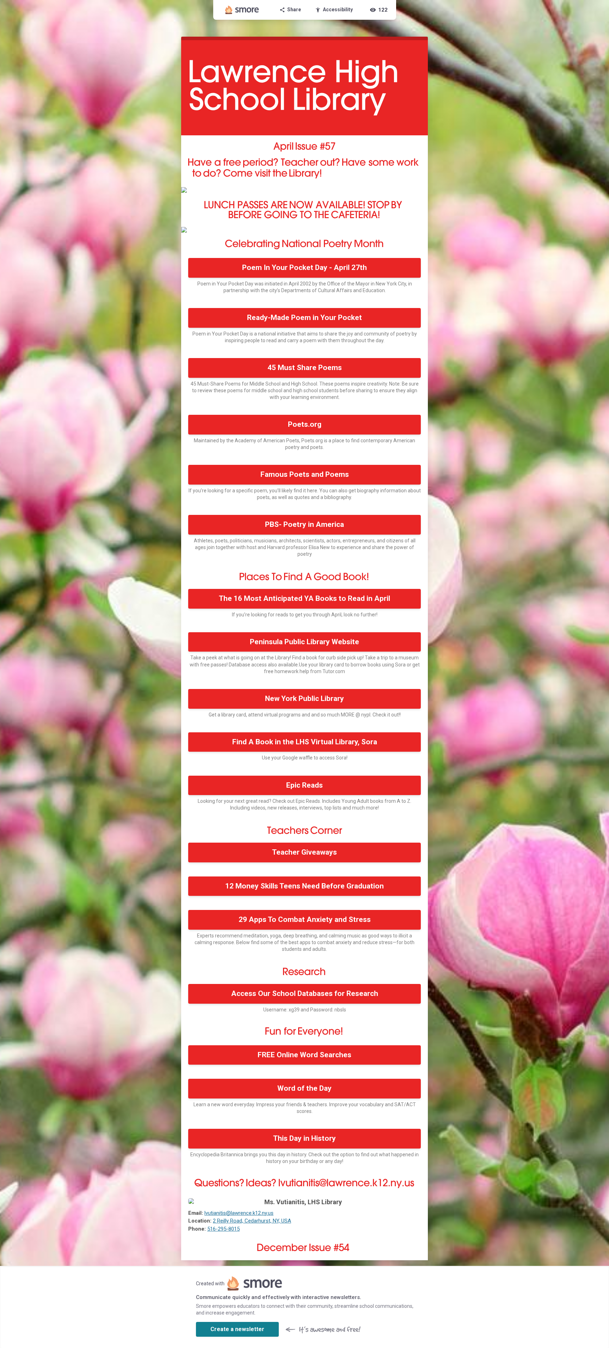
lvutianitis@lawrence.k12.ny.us (238, 1213)
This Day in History (304, 1138)
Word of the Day (304, 1088)
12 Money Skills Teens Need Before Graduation (304, 886)
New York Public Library (304, 698)
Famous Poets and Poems (304, 474)
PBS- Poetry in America (304, 524)
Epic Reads (304, 785)
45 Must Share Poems (304, 367)
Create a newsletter (237, 1329)
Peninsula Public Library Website (304, 642)
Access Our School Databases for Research (304, 993)
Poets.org (304, 424)
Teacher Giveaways (304, 852)
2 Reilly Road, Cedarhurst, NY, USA (252, 1221)
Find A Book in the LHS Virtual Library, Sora (304, 742)
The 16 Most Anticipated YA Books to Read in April (304, 598)
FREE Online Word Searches (304, 1055)
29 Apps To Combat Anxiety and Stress (305, 919)
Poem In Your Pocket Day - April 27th (304, 267)
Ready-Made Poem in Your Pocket (304, 317)
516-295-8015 (223, 1229)
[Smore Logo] (242, 10)
